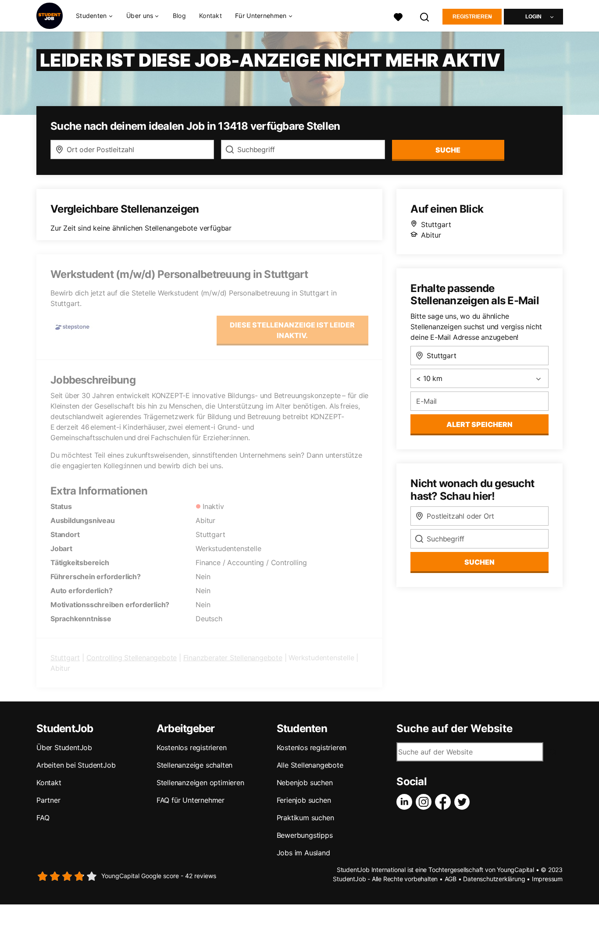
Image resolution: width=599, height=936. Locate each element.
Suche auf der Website (454, 728)
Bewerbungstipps (305, 835)
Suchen (479, 562)
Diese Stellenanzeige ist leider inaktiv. (292, 330)
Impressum (547, 879)
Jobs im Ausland (303, 852)
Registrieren (472, 17)
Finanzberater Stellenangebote (232, 657)
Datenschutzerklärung (494, 879)
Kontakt (210, 15)
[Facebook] (444, 802)
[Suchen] (425, 16)
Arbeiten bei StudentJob (75, 765)
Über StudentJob (64, 747)
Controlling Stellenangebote (131, 657)
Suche (447, 150)
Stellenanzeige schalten (194, 765)
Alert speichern (479, 424)
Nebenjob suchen (305, 782)
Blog (179, 15)
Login (533, 17)
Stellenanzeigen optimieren (200, 782)
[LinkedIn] (406, 802)
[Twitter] (464, 802)
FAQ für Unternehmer (191, 800)
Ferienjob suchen (304, 800)
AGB (450, 879)
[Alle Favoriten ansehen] (398, 16)
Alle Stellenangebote (310, 765)
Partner (48, 800)
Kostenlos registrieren (192, 747)
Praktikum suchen (305, 817)
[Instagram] (425, 802)
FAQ (42, 817)
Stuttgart (65, 657)
